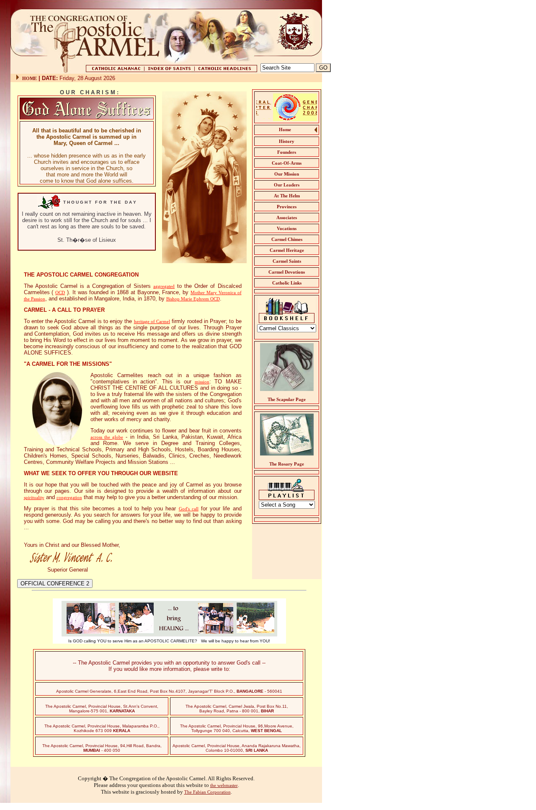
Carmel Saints (287, 261)
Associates (286, 217)
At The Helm (287, 195)
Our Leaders (286, 184)
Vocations (286, 228)
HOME (29, 78)
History (286, 141)
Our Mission (286, 173)
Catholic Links (287, 282)
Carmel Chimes (286, 239)
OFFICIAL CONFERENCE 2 (55, 583)
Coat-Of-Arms (287, 163)
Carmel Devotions (286, 271)
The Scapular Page (287, 399)
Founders (286, 152)
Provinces (286, 206)
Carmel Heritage (287, 250)
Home (285, 129)
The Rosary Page (286, 463)
